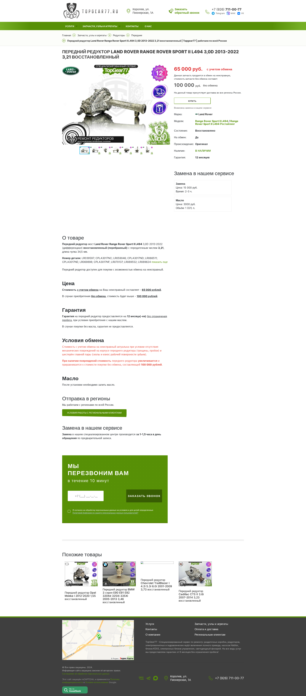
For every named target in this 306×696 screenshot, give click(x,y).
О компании (153, 634)
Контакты (132, 26)
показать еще (160, 261)
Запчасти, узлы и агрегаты (100, 26)
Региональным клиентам (210, 634)
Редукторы (119, 35)
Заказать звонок (144, 496)
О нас (148, 26)
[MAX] (155, 678)
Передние (136, 35)
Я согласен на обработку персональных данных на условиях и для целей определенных (113, 511)
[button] (167, 104)
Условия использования (96, 682)
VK (242, 13)
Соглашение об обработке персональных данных (85, 673)
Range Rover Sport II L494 (212, 121)
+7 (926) (226, 9)
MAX (233, 13)
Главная (66, 35)
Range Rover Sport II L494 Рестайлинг (216, 122)
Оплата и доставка (206, 629)
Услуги (69, 26)
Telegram (220, 13)
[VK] (141, 678)
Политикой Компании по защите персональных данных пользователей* (105, 513)
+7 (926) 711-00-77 (229, 678)
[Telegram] (148, 678)
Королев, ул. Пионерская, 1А (180, 678)
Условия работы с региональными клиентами (94, 412)
